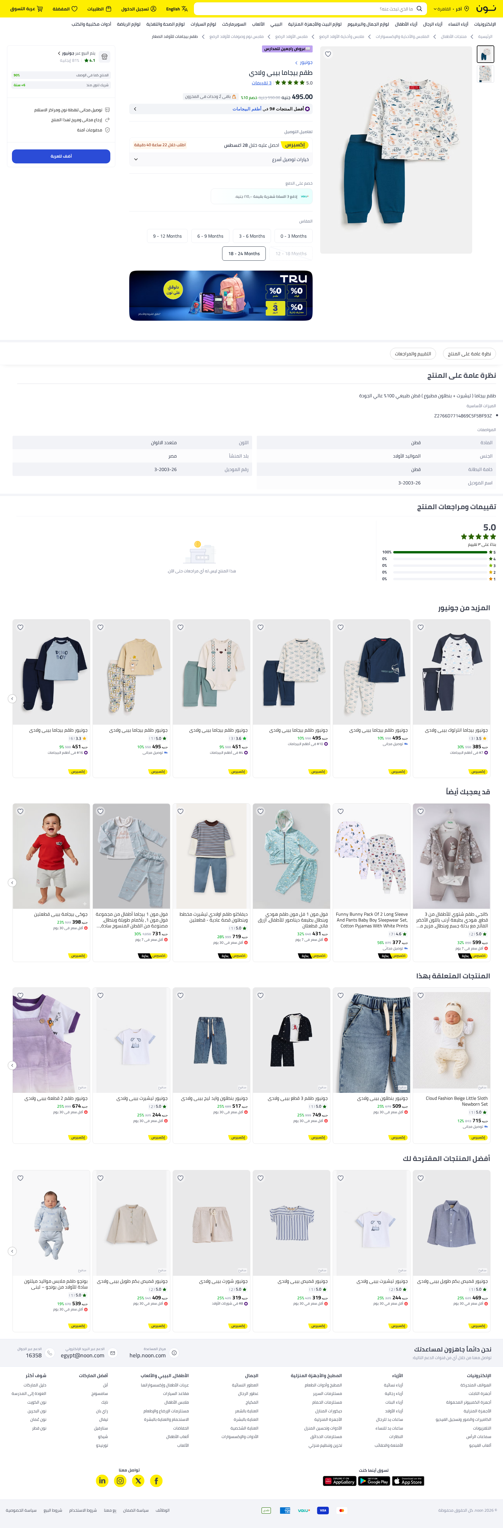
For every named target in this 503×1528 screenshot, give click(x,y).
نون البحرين (37, 1411)
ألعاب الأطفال (177, 1437)
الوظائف (163, 1510)
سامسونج (99, 1394)
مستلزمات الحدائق (326, 1437)
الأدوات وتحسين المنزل (323, 1428)
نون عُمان (38, 1420)
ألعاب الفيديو (480, 1446)
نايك (104, 1403)
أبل (105, 1385)
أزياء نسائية (393, 1385)
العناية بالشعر (246, 1411)
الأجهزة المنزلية (477, 1411)
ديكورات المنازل (328, 1411)
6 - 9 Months (210, 236)
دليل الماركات (35, 1385)
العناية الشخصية (244, 1428)
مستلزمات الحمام (327, 1403)
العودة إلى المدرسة (29, 1394)
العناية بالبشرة (246, 1420)
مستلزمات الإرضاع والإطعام (166, 1411)
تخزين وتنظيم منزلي (325, 1446)
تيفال (103, 1420)
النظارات (396, 1437)
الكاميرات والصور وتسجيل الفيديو (463, 1420)
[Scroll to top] (15, 1510)
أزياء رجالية (394, 1394)
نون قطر (39, 1428)
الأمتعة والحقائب (389, 1446)
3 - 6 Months (252, 236)
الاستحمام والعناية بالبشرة (166, 1420)
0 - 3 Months (294, 236)
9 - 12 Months (167, 236)
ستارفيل (101, 1428)
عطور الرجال (248, 1394)
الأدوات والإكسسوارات (240, 1437)
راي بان (102, 1411)
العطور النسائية (245, 1385)
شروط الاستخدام (83, 1510)
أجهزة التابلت (480, 1394)
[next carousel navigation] (325, 150)
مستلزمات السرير (327, 1394)
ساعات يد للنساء (389, 1428)
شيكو (103, 1437)
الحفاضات (181, 1428)
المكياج (252, 1403)
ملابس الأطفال (176, 1403)
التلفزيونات (482, 1428)
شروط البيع (53, 1510)
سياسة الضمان (136, 1510)
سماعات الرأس (478, 1437)
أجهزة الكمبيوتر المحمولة (468, 1403)
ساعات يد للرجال (389, 1420)
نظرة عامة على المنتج (469, 353)
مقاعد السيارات (176, 1394)
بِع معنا (110, 1510)
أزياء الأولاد (394, 1411)
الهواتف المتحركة (476, 1385)
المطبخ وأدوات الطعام (323, 1385)
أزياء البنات (394, 1403)
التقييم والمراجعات (413, 353)
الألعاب (183, 1446)
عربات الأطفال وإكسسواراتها (165, 1385)
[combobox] (304, 9)
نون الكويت (36, 1403)
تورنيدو (102, 1446)
